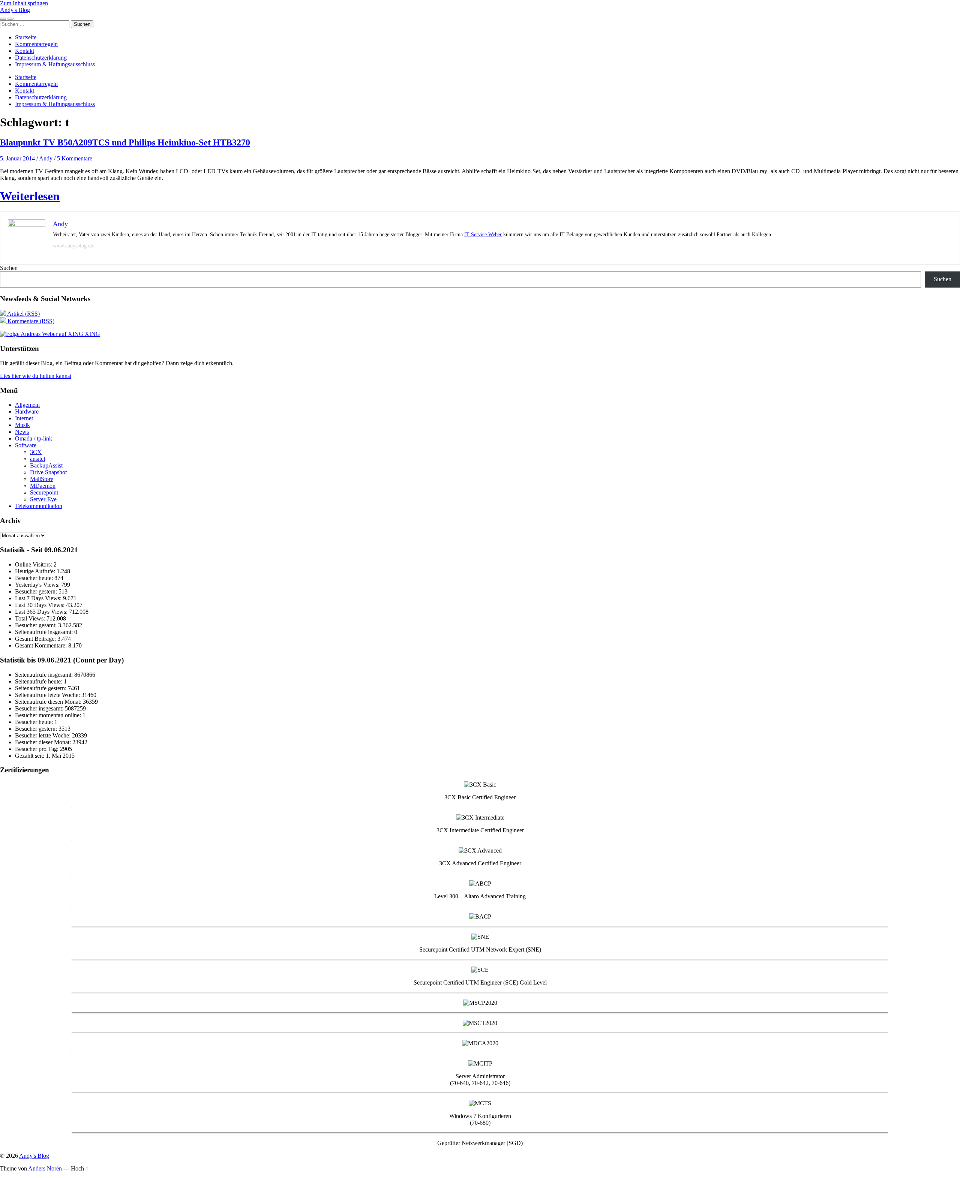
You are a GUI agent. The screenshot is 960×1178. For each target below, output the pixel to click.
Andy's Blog (15, 10)
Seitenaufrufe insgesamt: (44, 632)
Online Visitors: (34, 564)
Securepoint (44, 492)
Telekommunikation (38, 506)
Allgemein (27, 405)
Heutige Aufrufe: (36, 571)
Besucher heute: (34, 578)
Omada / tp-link (33, 438)
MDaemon (43, 486)
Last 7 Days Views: (39, 598)
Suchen (9, 268)
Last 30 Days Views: (40, 605)
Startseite (25, 37)
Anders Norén (45, 1168)
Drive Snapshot (48, 472)
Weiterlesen (30, 196)
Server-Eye (43, 499)
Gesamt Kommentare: (41, 645)
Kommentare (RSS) (30, 321)
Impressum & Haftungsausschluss (55, 64)
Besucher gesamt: (36, 625)
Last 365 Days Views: (42, 611)
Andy (45, 158)
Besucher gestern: (36, 591)
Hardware (27, 411)
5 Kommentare (74, 158)
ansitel (37, 459)
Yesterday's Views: (38, 585)
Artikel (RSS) (23, 313)
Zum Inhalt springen (24, 3)
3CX (36, 452)
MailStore (41, 479)
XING (91, 334)
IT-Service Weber (483, 234)
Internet (24, 418)
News (22, 432)
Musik (22, 425)
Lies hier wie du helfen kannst (35, 376)
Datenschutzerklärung (41, 57)
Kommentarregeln (36, 44)
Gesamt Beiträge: (36, 638)
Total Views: (30, 618)
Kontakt (24, 51)
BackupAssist (46, 465)
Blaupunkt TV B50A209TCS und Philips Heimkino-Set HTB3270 (125, 142)
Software (25, 445)
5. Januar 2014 (17, 158)
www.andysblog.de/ (73, 246)
